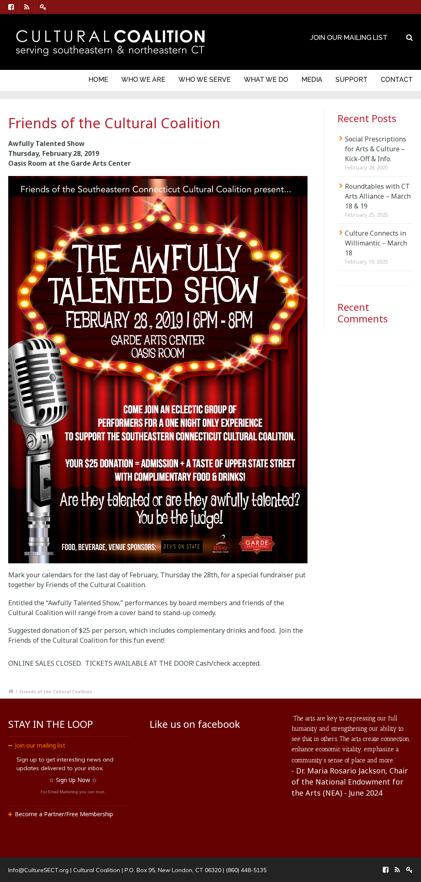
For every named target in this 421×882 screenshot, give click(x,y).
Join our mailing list (40, 745)
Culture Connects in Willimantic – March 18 (376, 243)
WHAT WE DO (266, 79)
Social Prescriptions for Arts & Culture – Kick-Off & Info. (375, 148)
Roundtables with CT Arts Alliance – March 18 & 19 (378, 196)
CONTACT (397, 79)
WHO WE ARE (143, 79)
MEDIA (311, 79)
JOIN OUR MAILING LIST (349, 37)
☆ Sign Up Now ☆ (73, 780)
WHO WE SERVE (204, 79)
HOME (98, 79)
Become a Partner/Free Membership (64, 814)
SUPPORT (351, 79)
